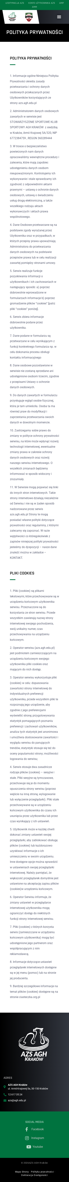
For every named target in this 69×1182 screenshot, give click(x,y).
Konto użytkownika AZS (41, 3)
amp (61, 3)
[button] (59, 17)
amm (34, 7)
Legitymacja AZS (14, 3)
